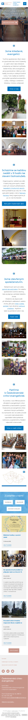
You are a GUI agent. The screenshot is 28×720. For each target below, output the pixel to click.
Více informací (13, 716)
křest (17, 304)
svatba (21, 304)
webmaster (15, 711)
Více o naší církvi (14, 428)
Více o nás (14, 89)
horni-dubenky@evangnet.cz (16, 697)
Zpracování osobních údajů (9, 665)
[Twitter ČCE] (7, 671)
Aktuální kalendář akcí (14, 204)
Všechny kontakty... (8, 702)
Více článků (14, 650)
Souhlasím (24, 714)
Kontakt (4, 658)
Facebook (8, 502)
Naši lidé (14, 317)
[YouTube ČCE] (12, 671)
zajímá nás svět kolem (10, 289)
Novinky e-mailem (14, 509)
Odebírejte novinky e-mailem (10, 662)
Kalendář (20, 502)
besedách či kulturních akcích (13, 188)
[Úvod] (7, 3)
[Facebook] (3, 671)
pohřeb (5, 306)
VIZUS (9, 711)
